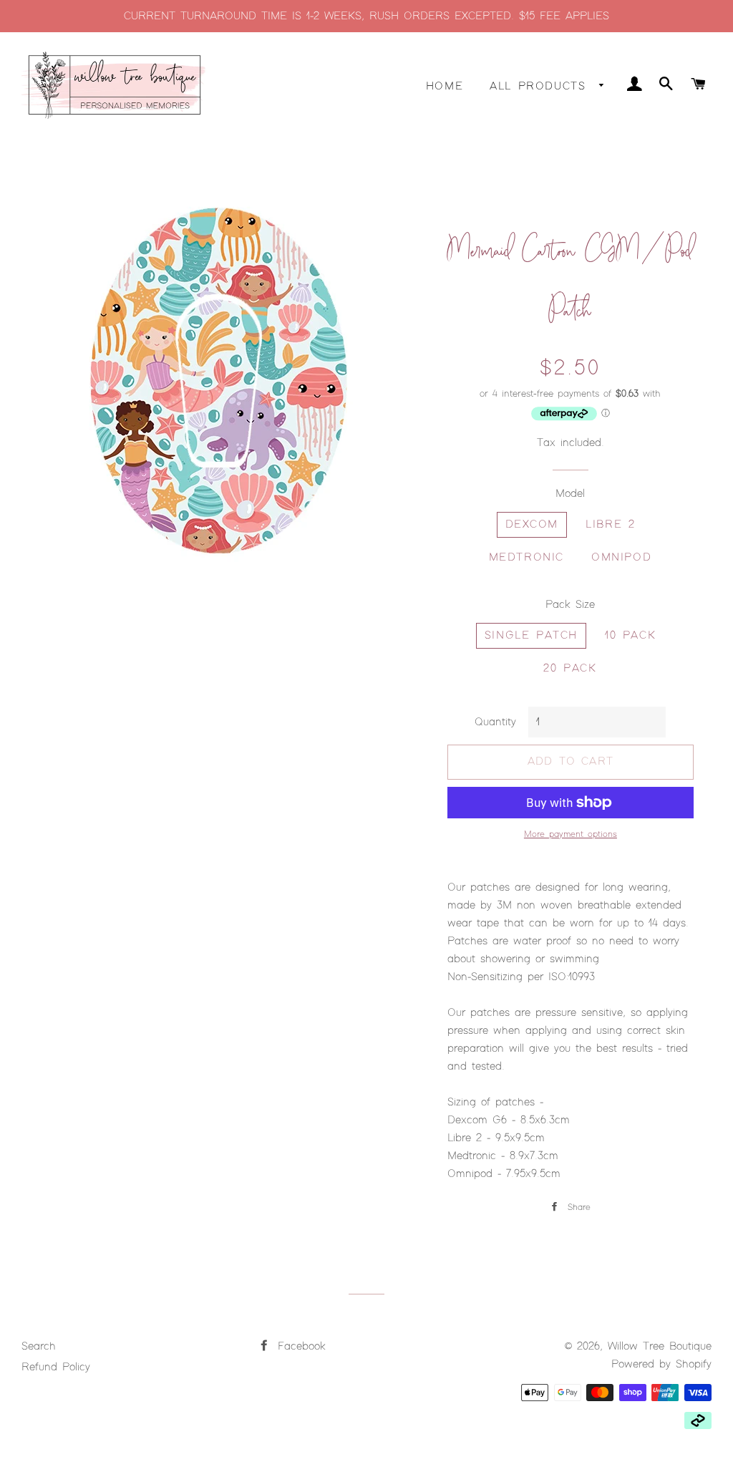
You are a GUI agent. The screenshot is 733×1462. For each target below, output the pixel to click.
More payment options (570, 834)
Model (570, 493)
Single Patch (531, 635)
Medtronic (526, 557)
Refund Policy (55, 1367)
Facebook (299, 1346)
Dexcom (532, 524)
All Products (541, 86)
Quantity (495, 722)
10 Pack (630, 635)
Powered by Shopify (661, 1364)
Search (38, 1346)
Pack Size (570, 604)
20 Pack (569, 668)
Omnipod (621, 557)
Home (444, 86)
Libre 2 (610, 524)
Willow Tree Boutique (660, 1346)
